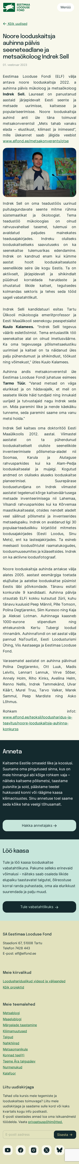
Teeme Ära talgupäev (19, 1061)
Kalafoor (9, 1073)
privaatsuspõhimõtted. (45, 1122)
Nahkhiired (11, 1043)
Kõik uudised (17, 24)
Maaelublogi (12, 1019)
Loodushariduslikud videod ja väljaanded (34, 981)
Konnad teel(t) (14, 1055)
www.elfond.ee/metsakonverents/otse (36, 141)
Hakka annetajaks (37, 825)
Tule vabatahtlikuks (36, 907)
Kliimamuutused (15, 1031)
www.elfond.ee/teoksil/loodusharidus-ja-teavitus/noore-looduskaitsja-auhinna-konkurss (37, 723)
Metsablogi (11, 1013)
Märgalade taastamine (20, 1025)
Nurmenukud (12, 1067)
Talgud (8, 1037)
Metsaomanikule (15, 1049)
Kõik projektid (13, 987)
